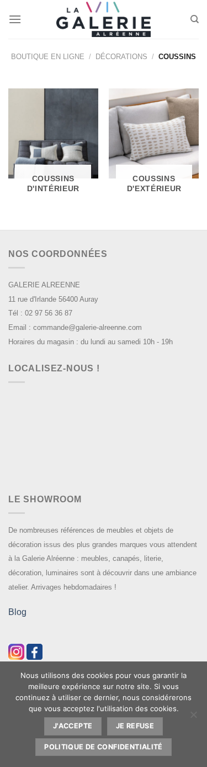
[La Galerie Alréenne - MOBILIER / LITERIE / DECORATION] (103, 20)
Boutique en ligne (47, 56)
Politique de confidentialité (103, 747)
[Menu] (15, 19)
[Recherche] (194, 19)
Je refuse (135, 726)
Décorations (121, 56)
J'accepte (72, 726)
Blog (17, 612)
